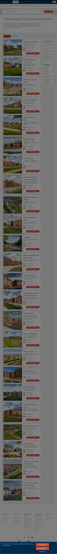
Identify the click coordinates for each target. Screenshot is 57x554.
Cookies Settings (42, 551)
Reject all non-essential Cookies (42, 548)
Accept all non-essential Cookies (42, 545)
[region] (28, 548)
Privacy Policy (7, 545)
